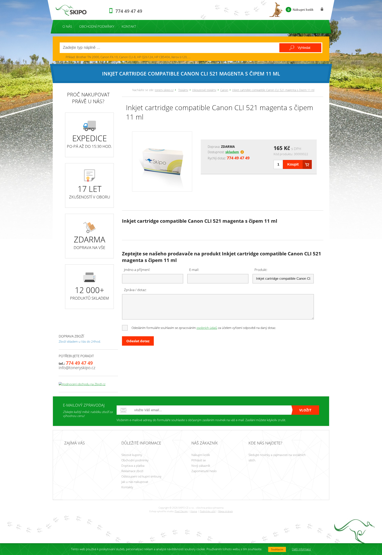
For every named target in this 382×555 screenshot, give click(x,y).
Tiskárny (183, 90)
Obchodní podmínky (96, 26)
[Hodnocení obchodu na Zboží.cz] (82, 384)
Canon (224, 90)
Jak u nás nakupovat (134, 482)
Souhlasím (277, 549)
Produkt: (260, 269)
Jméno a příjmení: (137, 269)
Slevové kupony (131, 455)
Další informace (301, 549)
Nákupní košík (200, 455)
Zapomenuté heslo (204, 471)
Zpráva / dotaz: (135, 289)
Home (193, 511)
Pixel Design (181, 511)
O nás (67, 26)
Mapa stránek (225, 511)
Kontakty (127, 487)
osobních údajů (207, 328)
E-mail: (194, 269)
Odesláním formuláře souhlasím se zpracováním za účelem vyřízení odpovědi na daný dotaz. (204, 328)
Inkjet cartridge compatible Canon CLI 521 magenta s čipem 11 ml (273, 90)
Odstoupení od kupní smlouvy (141, 476)
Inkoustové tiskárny (204, 90)
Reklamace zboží (132, 471)
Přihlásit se (198, 460)
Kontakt (129, 26)
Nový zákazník (200, 466)
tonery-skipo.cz (164, 90)
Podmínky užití (208, 511)
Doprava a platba (132, 466)
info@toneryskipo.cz (77, 367)
